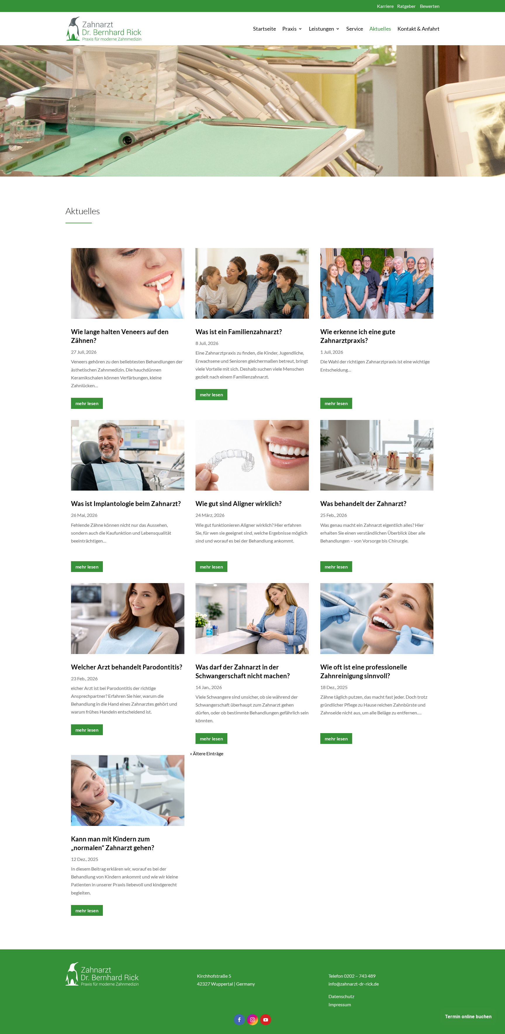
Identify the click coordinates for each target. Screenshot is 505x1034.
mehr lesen (86, 403)
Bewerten (430, 6)
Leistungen (321, 29)
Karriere (385, 6)
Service (354, 29)
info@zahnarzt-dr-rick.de (353, 983)
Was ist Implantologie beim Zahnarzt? (126, 504)
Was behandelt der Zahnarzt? (363, 504)
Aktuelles (380, 29)
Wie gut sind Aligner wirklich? (238, 504)
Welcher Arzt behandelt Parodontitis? (126, 667)
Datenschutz (341, 996)
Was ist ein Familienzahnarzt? (239, 332)
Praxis (289, 29)
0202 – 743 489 (360, 976)
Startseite (264, 29)
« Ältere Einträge (206, 753)
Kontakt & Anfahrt (418, 29)
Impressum (339, 1004)
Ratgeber (406, 6)
